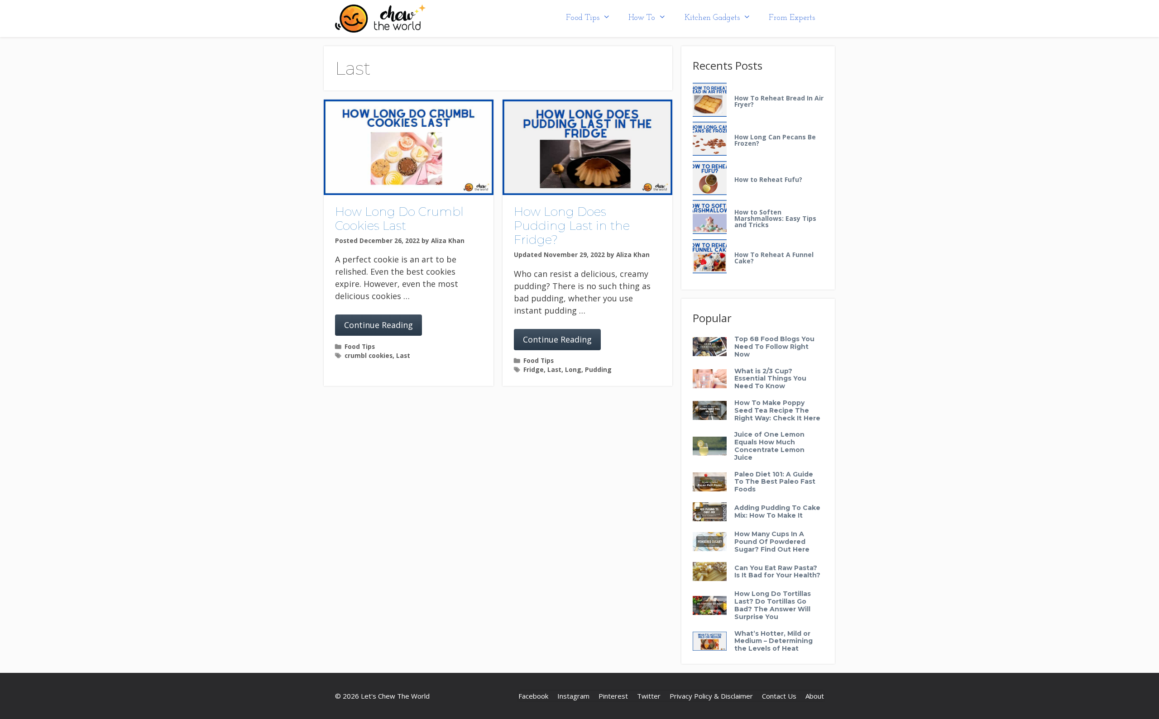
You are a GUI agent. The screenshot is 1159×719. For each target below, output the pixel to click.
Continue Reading (378, 324)
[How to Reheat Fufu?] (710, 178)
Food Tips (582, 18)
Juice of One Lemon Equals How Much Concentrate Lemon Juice (769, 445)
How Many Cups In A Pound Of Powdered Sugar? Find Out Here (771, 541)
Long (573, 369)
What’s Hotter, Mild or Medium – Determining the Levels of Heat (773, 641)
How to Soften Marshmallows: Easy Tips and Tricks (775, 218)
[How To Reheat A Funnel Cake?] (710, 256)
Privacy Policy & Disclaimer (711, 695)
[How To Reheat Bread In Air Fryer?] (710, 100)
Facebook (533, 695)
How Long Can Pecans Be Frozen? (775, 140)
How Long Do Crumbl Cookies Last (399, 219)
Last (403, 355)
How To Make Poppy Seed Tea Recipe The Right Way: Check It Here (777, 410)
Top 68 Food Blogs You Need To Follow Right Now (774, 346)
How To (641, 18)
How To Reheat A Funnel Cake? (774, 258)
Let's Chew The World (395, 695)
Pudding (598, 369)
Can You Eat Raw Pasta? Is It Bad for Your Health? (777, 572)
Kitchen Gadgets (712, 18)
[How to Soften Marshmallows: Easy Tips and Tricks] (710, 217)
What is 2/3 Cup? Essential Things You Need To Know (770, 378)
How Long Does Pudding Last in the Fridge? (572, 226)
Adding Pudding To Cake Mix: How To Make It (777, 511)
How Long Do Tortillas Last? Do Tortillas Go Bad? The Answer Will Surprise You (772, 605)
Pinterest (613, 695)
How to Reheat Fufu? (768, 179)
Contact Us (779, 695)
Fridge (533, 369)
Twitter (649, 695)
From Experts (792, 18)
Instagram (573, 695)
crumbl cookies (369, 355)
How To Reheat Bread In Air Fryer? (779, 101)
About (814, 695)
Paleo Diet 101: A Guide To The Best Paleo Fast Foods (774, 482)
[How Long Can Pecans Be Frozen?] (710, 139)
